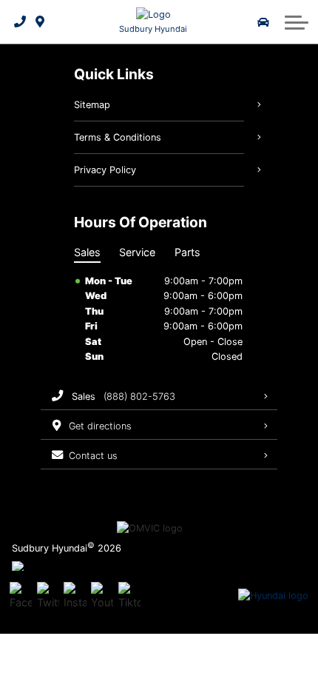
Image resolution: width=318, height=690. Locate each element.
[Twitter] (48, 596)
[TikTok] (129, 596)
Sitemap (92, 104)
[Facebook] (21, 596)
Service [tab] (137, 252)
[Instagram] (75, 596)
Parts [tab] (187, 252)
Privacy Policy (105, 169)
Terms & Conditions (117, 137)
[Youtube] (102, 596)
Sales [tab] (87, 252)
